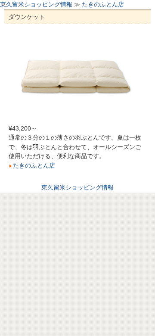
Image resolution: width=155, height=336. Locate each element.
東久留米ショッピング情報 (36, 4)
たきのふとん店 (103, 4)
